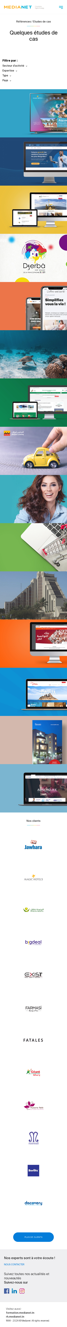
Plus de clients (33, 1237)
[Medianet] (24, 6)
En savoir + (26, 126)
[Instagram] (22, 1291)
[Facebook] (6, 1291)
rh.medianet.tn (15, 1316)
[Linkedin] (14, 1291)
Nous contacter (14, 1264)
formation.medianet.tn (20, 1312)
